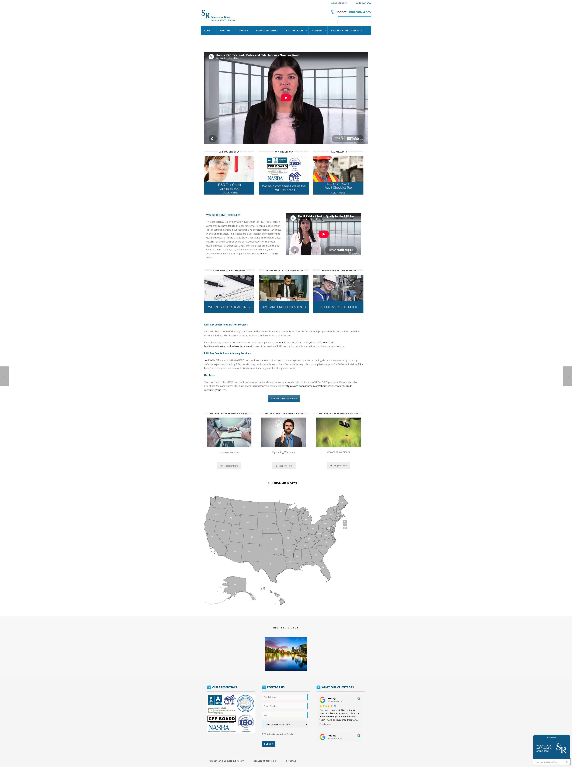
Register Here (231, 465)
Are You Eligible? (339, 3)
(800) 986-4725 (325, 342)
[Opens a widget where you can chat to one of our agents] (551, 750)
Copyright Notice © (265, 760)
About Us (224, 30)
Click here (262, 253)
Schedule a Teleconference (284, 398)
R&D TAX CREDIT (294, 30)
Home (207, 30)
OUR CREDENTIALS (224, 687)
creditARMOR (211, 360)
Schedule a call (363, 3)
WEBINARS (317, 30)
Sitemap (291, 760)
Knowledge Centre (267, 30)
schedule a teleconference (346, 30)
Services (243, 30)
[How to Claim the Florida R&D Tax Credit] (286, 641)
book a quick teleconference (233, 346)
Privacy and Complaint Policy (226, 760)
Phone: (353, 12)
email (282, 342)
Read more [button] (325, 724)
